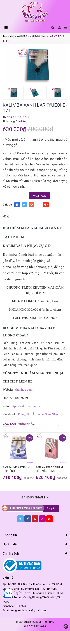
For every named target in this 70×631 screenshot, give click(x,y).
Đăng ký (51, 508)
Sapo (43, 625)
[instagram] (42, 518)
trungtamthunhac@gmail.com (28, 610)
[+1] (46, 204)
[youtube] (49, 518)
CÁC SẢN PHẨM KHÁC (19, 423)
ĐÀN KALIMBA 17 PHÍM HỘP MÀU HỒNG (49, 469)
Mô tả (6, 216)
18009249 (21, 606)
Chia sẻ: (8, 204)
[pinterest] (35, 518)
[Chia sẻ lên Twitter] (24, 204)
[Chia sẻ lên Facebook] (17, 204)
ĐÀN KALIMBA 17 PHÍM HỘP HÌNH (16, 469)
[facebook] (27, 518)
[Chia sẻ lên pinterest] (31, 204)
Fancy (38, 204)
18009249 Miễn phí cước (26, 508)
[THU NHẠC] (35, 12)
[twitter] (20, 518)
